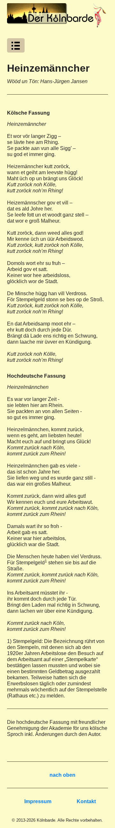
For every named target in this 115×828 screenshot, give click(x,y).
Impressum (37, 801)
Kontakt (86, 801)
